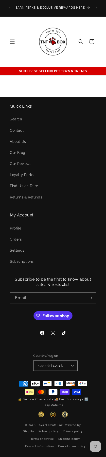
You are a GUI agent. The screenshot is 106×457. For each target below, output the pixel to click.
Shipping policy (69, 439)
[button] (12, 41)
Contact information (39, 446)
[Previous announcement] (9, 8)
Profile (15, 228)
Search (16, 119)
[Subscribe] (90, 298)
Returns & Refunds (26, 197)
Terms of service (42, 439)
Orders (16, 239)
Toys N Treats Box (50, 425)
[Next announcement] (96, 8)
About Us (18, 142)
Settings (17, 250)
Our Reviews (21, 164)
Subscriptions (22, 261)
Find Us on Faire (24, 186)
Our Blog (17, 153)
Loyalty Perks (22, 175)
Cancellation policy (71, 446)
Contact (17, 130)
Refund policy (48, 431)
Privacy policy (73, 431)
